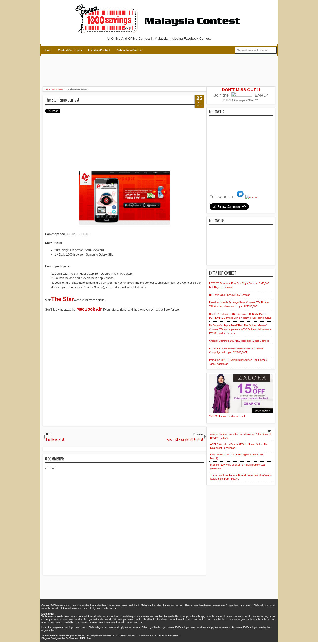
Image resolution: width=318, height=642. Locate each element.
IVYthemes (72, 638)
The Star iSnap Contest (62, 99)
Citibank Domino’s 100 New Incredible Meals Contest (239, 340)
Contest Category (69, 50)
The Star (62, 299)
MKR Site (85, 638)
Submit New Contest (129, 50)
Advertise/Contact (99, 50)
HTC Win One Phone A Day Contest (229, 295)
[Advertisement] (127, 69)
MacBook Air (89, 309)
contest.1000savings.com (142, 635)
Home (47, 50)
